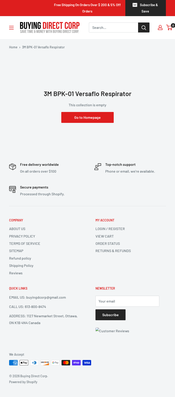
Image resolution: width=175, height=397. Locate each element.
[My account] (160, 27)
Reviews (16, 273)
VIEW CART (104, 236)
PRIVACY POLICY (22, 236)
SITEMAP (16, 250)
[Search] (143, 27)
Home (13, 47)
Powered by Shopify (23, 382)
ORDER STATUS (107, 243)
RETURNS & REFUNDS (113, 250)
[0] (169, 27)
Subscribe (110, 315)
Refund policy (20, 258)
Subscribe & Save (149, 8)
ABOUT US (17, 228)
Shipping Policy (21, 265)
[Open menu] (11, 28)
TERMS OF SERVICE (24, 243)
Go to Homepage (87, 117)
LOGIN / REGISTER (110, 228)
